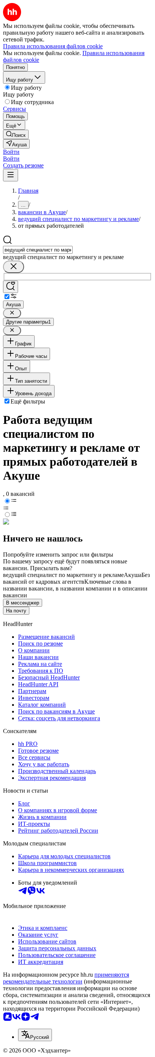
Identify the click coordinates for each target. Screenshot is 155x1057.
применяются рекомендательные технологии (66, 978)
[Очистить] (13, 267)
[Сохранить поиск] (10, 287)
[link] (16, 134)
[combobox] (38, 250)
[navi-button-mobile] (10, 175)
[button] (11, 152)
